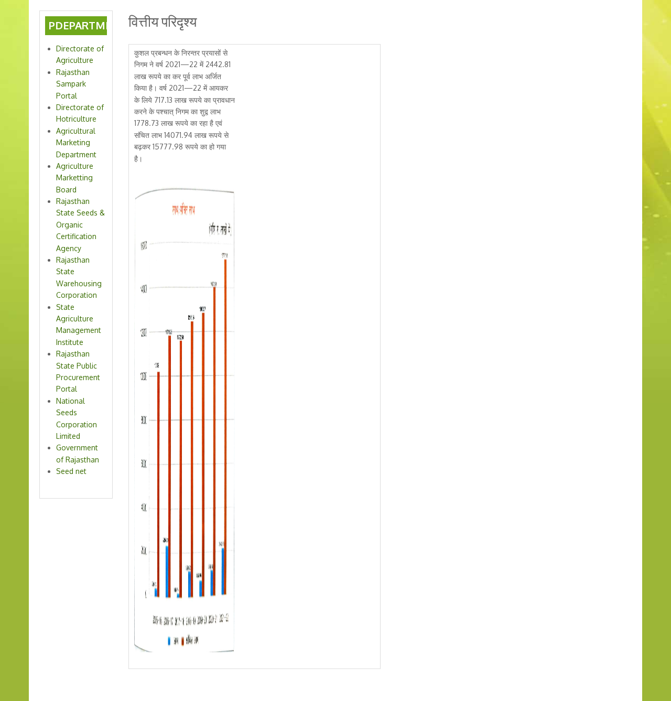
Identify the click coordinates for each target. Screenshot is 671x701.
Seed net (71, 471)
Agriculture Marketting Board (74, 177)
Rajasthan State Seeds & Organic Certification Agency (80, 225)
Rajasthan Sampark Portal (73, 84)
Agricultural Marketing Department (76, 142)
